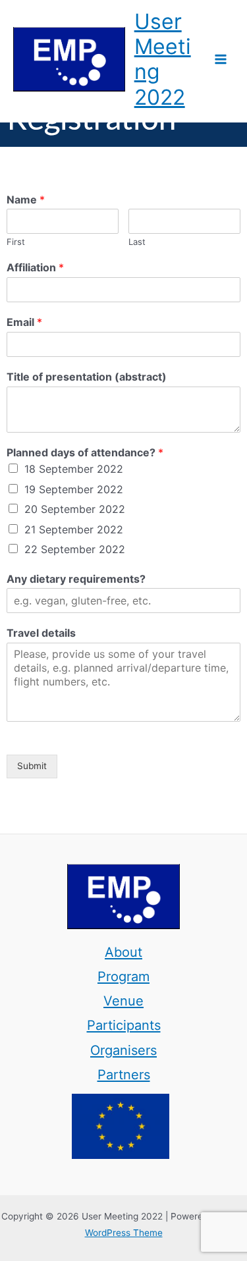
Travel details (41, 632)
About (123, 952)
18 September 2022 (73, 468)
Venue (123, 1001)
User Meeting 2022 (162, 59)
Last (137, 241)
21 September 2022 (73, 529)
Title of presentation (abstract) (87, 376)
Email (24, 322)
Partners (123, 1075)
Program (123, 976)
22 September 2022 (74, 549)
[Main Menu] (220, 59)
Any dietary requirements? (76, 578)
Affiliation (35, 267)
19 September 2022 (73, 489)
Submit (32, 766)
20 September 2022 (74, 509)
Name (26, 199)
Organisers (123, 1050)
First (16, 241)
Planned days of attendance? (85, 452)
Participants (124, 1025)
